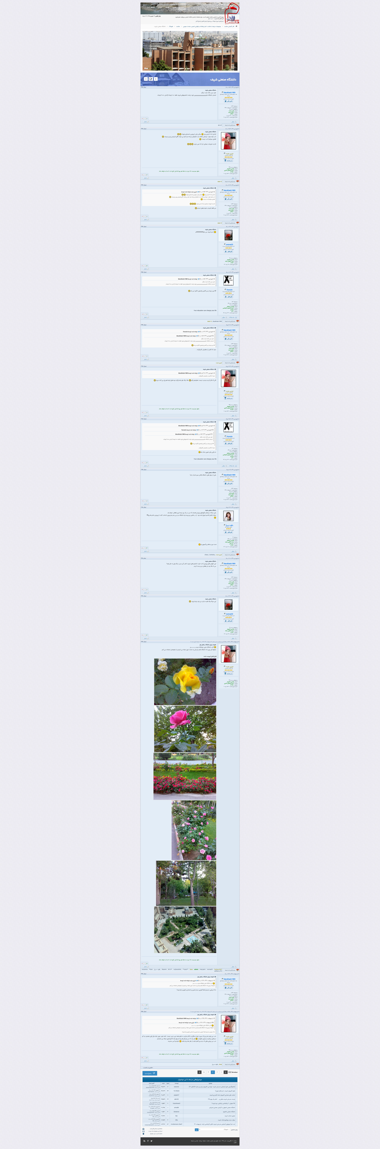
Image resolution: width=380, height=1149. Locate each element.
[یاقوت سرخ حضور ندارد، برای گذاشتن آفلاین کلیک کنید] (224, 525)
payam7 (176, 1095)
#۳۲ (142, 129)
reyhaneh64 (177, 969)
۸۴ (167, 1124)
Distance (176, 1112)
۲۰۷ (228, 547)
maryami (202, 969)
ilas (176, 1116)
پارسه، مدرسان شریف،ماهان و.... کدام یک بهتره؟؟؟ (221, 1099)
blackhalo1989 (229, 92)
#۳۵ (142, 272)
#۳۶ (142, 325)
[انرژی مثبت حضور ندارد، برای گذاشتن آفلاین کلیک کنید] (224, 154)
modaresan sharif (176, 1124)
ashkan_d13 (218, 971)
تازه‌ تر (145, 1068)
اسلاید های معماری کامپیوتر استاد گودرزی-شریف (222, 1095)
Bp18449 (151, 1104)
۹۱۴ (228, 264)
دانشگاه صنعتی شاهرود (229, 1112)
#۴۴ (142, 974)
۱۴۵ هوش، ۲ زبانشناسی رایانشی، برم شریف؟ (223, 1103)
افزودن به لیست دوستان (228, 99)
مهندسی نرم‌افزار (230, 306)
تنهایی (235, 1142)
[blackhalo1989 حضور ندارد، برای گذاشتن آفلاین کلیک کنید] (222, 93)
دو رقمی (231, 544)
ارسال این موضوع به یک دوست (155, 1131)
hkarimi (164, 969)
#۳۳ (142, 185)
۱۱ (167, 1095)
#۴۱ (142, 558)
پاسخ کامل (198, 21)
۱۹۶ (224, 264)
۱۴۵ (224, 313)
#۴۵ (142, 1011)
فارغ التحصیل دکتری (229, 170)
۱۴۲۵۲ (227, 117)
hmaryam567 (150, 1112)
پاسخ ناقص (204, 21)
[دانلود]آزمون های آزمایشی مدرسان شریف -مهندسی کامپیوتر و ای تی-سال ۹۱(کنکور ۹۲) (212, 1087)
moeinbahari (151, 1092)
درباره (160, 7)
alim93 (176, 1099)
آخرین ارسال (157, 1088)
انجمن (182, 7)
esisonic (176, 1087)
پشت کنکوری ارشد (229, 261)
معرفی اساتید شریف (230, 1116)
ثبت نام (210, 19)
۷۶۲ (224, 547)
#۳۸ (142, 419)
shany (206, 555)
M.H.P (220, 125)
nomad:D (229, 244)
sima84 (176, 1108)
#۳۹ (142, 470)
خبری (174, 7)
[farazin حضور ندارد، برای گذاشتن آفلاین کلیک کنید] (225, 290)
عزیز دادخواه (151, 1100)
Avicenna (145, 969)
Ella (176, 1120)
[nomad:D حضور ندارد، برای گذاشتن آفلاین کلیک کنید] (225, 245)
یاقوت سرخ (229, 525)
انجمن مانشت (210, 1141)
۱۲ (167, 1087)
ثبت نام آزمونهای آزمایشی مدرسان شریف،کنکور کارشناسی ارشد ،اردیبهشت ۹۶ (214, 1124)
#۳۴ (142, 227)
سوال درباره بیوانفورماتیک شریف (226, 1120)
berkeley (212, 555)
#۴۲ (142, 596)
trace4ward (176, 1103)
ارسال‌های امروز (220, 21)
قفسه (167, 7)
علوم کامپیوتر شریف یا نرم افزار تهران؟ (225, 1091)
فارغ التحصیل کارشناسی (228, 308)
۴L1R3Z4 (176, 1091)
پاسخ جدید (149, 1073)
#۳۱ (142, 87)
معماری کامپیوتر (230, 169)
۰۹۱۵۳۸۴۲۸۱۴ (151, 1096)
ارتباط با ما (151, 7)
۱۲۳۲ (228, 313)
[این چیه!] (145, 68)
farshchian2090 (150, 1088)
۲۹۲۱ (230, 116)
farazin (229, 290)
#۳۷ (142, 366)
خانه (189, 7)
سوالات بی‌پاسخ (212, 21)
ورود (215, 19)
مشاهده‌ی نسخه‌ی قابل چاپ (156, 1129)
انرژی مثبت (193, 642)
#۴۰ (142, 507)
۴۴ (168, 1091)
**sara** (185, 969)
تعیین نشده (231, 111)
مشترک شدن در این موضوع (156, 1134)
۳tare (151, 969)
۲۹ (229, 167)
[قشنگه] (147, 68)
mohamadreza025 (149, 1125)
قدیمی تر (150, 1068)
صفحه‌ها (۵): (233, 1072)
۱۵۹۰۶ (228, 174)
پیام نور (232, 310)
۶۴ (168, 1099)
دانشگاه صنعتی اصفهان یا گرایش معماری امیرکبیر (222, 1108)
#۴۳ (142, 642)
